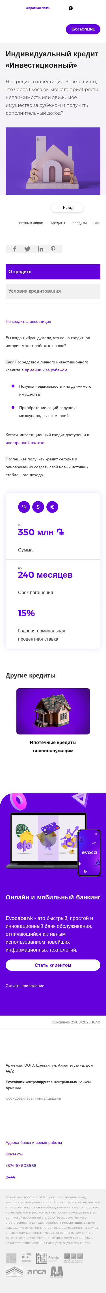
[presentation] (7, 712)
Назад (68, 208)
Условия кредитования (34, 291)
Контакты (14, 1154)
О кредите (19, 271)
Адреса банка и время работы (34, 1142)
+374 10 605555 (21, 1165)
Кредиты (80, 223)
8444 (10, 1177)
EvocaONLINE (83, 29)
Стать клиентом (53, 965)
